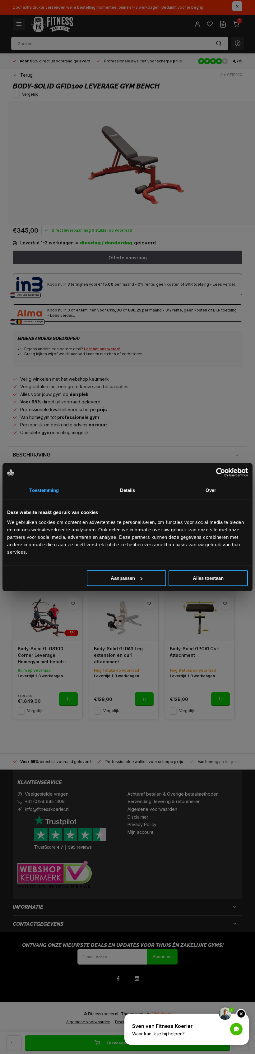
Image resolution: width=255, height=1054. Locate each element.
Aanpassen (123, 578)
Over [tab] (211, 490)
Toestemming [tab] (44, 490)
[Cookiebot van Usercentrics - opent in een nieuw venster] (220, 472)
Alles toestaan (208, 578)
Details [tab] (127, 490)
